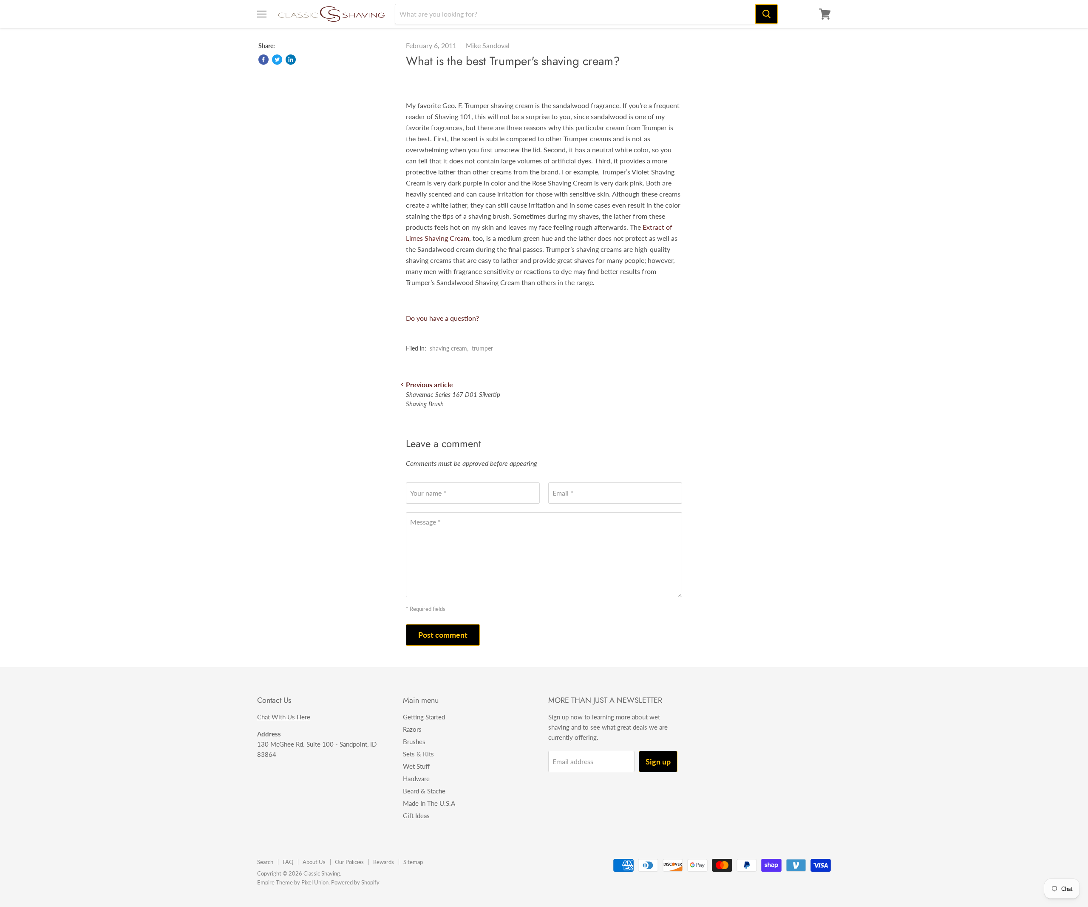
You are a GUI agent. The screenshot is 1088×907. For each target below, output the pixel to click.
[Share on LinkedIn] (291, 59)
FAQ (288, 862)
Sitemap (413, 862)
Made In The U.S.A (429, 803)
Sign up (658, 761)
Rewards (383, 862)
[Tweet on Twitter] (277, 59)
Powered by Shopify (355, 882)
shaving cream (448, 348)
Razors (412, 729)
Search (265, 862)
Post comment (443, 634)
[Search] (766, 14)
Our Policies (349, 862)
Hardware (416, 778)
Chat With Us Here (283, 717)
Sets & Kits (418, 754)
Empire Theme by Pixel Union (293, 882)
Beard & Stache (424, 791)
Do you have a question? (442, 318)
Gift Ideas (416, 815)
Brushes (414, 741)
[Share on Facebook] (263, 59)
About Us (314, 862)
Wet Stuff (416, 766)
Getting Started (424, 717)
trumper (482, 348)
